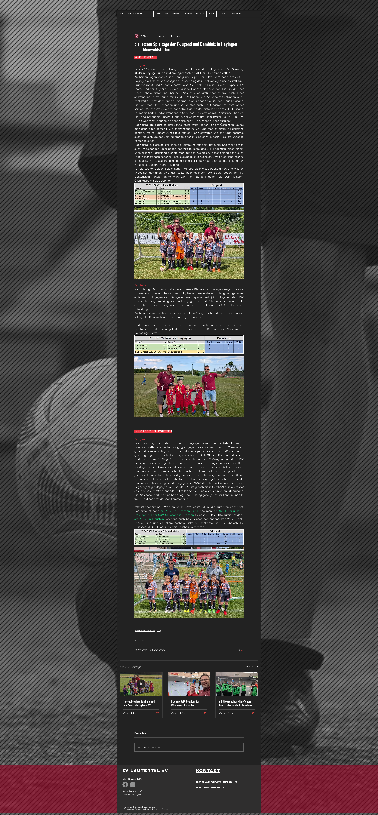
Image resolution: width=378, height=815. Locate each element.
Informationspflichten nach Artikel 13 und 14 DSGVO (145, 809)
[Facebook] (125, 784)
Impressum (127, 807)
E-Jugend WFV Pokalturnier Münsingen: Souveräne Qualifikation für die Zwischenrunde (185, 703)
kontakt (208, 770)
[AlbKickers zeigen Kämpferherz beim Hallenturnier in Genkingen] (237, 684)
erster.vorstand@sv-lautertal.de (216, 782)
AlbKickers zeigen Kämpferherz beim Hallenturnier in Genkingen (236, 703)
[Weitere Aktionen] (242, 36)
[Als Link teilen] (143, 640)
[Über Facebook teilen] (135, 640)
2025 (159, 630)
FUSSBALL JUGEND (145, 630)
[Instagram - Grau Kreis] (132, 784)
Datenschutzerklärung (145, 807)
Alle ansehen (252, 666)
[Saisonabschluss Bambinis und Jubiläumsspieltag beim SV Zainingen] (141, 684)
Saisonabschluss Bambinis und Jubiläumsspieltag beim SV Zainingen (139, 703)
